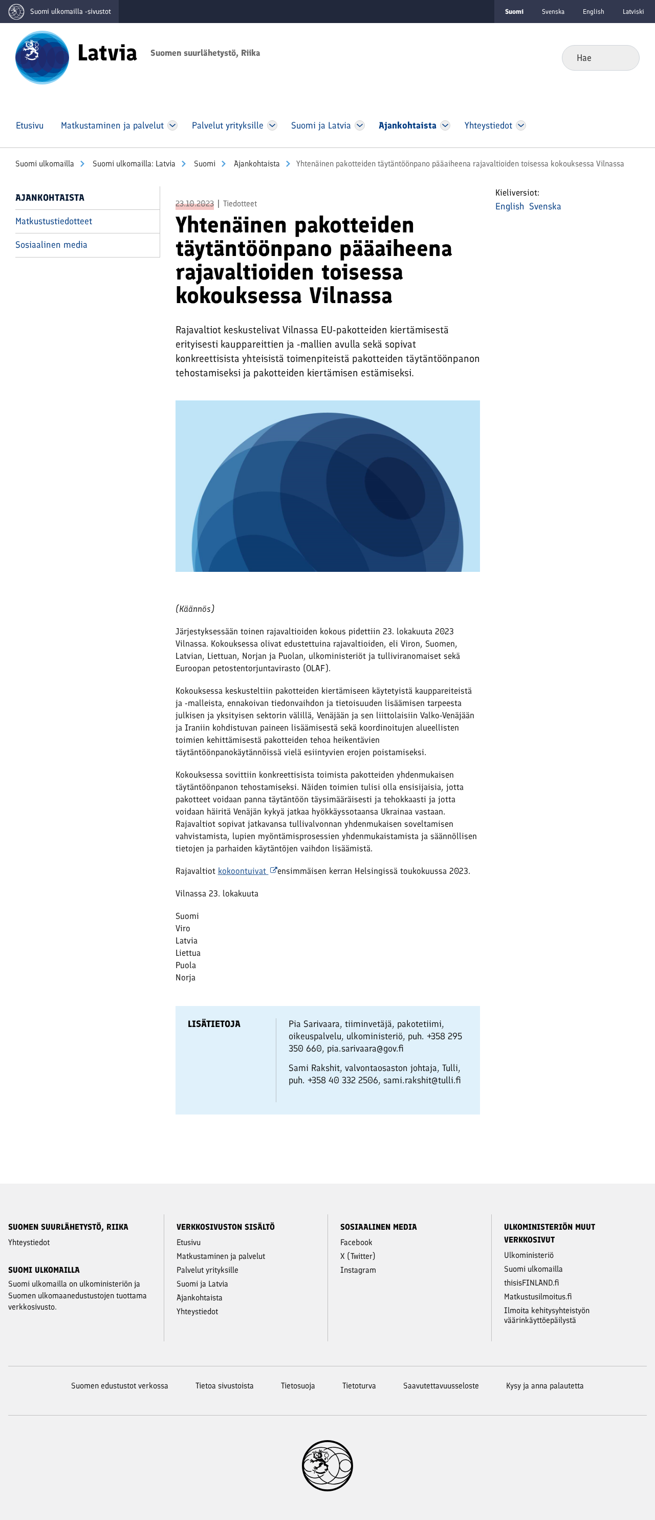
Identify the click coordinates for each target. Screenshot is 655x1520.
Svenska (553, 11)
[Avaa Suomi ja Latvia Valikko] (360, 125)
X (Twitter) (358, 1256)
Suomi (203, 163)
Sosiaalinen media (51, 244)
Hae (623, 57)
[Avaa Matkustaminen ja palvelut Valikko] (172, 125)
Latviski (633, 11)
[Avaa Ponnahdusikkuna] (328, 490)
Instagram (358, 1270)
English (593, 11)
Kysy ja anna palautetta (545, 1385)
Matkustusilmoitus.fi (538, 1296)
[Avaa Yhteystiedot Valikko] (521, 125)
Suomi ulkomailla (44, 163)
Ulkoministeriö (529, 1255)
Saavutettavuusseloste (441, 1385)
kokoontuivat (243, 871)
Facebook (356, 1242)
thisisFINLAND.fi (531, 1283)
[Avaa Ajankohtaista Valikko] (445, 125)
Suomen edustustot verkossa (119, 1385)
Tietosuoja (298, 1385)
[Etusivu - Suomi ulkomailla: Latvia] (42, 57)
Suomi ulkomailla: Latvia (133, 163)
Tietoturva (359, 1385)
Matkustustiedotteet (53, 221)
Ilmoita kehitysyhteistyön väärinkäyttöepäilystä (547, 1315)
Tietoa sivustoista (224, 1385)
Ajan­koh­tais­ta (256, 163)
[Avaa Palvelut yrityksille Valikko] (272, 125)
